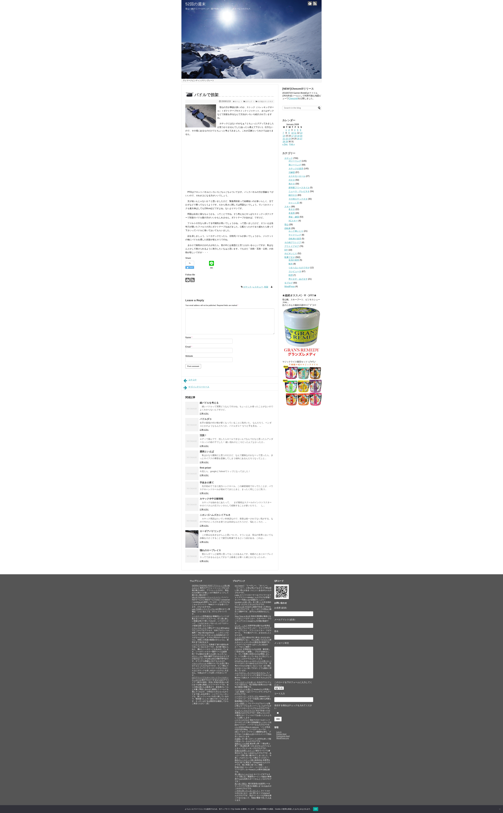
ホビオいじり (290, 253)
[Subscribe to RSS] (315, 3)
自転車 (287, 228)
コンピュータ (295, 271)
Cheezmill (293, 98)
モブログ (288, 283)
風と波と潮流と (241, 784)
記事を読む (204, 413)
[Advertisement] (207, 161)
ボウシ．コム (197, 656)
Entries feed (281, 734)
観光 (291, 264)
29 (287, 141)
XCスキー (293, 221)
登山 (286, 224)
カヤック (247, 287)
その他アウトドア (292, 242)
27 (301, 139)
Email (188, 347)
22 (287, 139)
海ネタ (292, 184)
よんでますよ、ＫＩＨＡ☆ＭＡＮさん (250, 673)
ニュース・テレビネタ (299, 191)
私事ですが (289, 257)
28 (284, 141)
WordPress (289, 286)
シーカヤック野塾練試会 (202, 616)
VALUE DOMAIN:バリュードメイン (206, 597)
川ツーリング (295, 161)
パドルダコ (206, 419)
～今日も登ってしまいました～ (247, 791)
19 (298, 136)
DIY (286, 250)
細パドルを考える (209, 402)
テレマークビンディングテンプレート (198, 80)
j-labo (237, 595)
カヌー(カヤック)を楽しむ (245, 682)
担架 (266, 287)
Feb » (292, 144)
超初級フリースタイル (299, 187)
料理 (291, 275)
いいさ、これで (241, 626)
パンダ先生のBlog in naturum (247, 727)
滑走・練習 (294, 217)
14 (284, 136)
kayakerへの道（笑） (243, 602)
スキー (287, 206)
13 (301, 133)
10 (292, 133)
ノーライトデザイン (200, 644)
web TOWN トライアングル (203, 609)
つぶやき (238, 649)
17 (292, 136)
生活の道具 (294, 260)
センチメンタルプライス (245, 710)
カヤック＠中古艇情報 (211, 498)
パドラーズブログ (242, 720)
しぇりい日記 (240, 637)
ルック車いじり (296, 231)
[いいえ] (499, 809)
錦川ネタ (293, 195)
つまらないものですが (299, 268)
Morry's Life (239, 607)
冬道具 (292, 213)
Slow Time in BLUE (242, 616)
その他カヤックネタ (298, 199)
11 (295, 133)
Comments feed (283, 736)
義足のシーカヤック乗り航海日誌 (248, 760)
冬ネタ (292, 209)
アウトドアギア (291, 246)
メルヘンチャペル (199, 663)
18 (295, 136)
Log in (278, 732)
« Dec (285, 144)
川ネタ (292, 180)
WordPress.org (282, 738)
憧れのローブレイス (210, 550)
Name (188, 337)
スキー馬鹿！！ (241, 703)
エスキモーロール (297, 176)
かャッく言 (294, 203)
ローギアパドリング (210, 531)
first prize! (205, 467)
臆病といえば (207, 451)
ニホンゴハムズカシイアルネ (215, 515)
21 (284, 139)
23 (289, 139)
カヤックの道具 (296, 168)
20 (301, 136)
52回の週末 (195, 4)
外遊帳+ (238, 739)
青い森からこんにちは (244, 774)
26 (298, 139)
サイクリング (295, 235)
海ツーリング (295, 165)
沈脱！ (203, 435)
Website (189, 356)
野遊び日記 (239, 767)
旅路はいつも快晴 (242, 744)
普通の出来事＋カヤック (245, 751)
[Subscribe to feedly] (310, 3)
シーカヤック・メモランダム (247, 696)
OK (315, 809)
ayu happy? (239, 585)
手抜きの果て (207, 482)
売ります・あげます (298, 279)
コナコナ (192, 380)
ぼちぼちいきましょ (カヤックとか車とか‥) (253, 661)
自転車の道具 (295, 239)
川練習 (292, 172)
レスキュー (258, 287)
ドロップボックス (199, 628)
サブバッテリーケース (198, 387)
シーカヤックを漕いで (244, 689)
